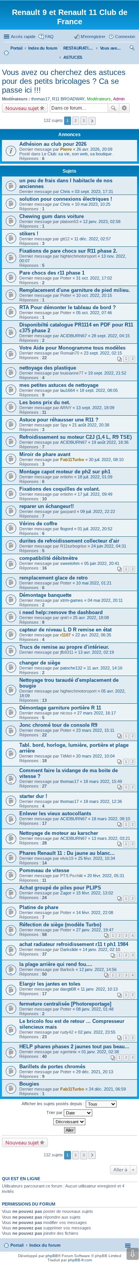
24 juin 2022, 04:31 (108, 546)
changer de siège (39, 663)
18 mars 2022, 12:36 (102, 801)
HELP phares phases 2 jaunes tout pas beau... (74, 1046)
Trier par (55, 1112)
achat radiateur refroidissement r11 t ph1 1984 (73, 944)
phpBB (52, 1256)
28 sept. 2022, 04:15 (111, 335)
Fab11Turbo (72, 459)
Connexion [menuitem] (125, 36)
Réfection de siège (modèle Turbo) (60, 925)
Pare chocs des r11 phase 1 (52, 273)
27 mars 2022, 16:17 (96, 713)
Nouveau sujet (22, 108)
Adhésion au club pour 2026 (52, 144)
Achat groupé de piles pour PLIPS (60, 888)
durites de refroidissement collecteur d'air (69, 541)
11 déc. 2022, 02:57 (92, 238)
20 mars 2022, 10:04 (95, 756)
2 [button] (76, 120)
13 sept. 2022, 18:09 (95, 407)
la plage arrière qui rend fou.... (55, 964)
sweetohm (70, 563)
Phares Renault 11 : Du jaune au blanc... (67, 853)
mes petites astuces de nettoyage (58, 385)
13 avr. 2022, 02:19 (96, 652)
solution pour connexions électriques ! (65, 199)
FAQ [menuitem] (49, 36)
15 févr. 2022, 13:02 (94, 893)
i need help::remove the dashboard (61, 612)
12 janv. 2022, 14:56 (98, 969)
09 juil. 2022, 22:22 (97, 511)
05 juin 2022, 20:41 (101, 563)
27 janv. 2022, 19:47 (95, 930)
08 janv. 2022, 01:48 (95, 1009)
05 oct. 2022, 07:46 (94, 312)
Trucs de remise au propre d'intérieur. (64, 647)
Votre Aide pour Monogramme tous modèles (72, 348)
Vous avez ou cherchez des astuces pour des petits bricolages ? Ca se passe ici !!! (63, 81)
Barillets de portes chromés (52, 1066)
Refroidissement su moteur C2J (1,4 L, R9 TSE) (75, 437)
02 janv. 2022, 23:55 (96, 1032)
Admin (119, 99)
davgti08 (68, 989)
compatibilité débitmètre (48, 558)
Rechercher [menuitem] (132, 49)
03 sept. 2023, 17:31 (94, 191)
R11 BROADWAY (68, 99)
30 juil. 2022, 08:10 (106, 459)
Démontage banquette (45, 595)
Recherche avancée (124, 108)
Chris (65, 191)
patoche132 (71, 668)
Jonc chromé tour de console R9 (58, 725)
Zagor (65, 893)
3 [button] (84, 120)
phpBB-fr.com (80, 1260)
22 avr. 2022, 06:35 (93, 635)
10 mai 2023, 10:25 (92, 204)
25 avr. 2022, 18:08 (91, 617)
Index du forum (45, 1245)
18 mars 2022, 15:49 (102, 781)
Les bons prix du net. (44, 402)
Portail (16, 48)
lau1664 (67, 390)
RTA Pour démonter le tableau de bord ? (67, 307)
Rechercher (113, 108)
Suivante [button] (92, 121)
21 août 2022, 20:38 (90, 425)
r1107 (65, 635)
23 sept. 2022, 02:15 (103, 353)
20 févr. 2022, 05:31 (105, 875)
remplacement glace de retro (53, 578)
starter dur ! (33, 796)
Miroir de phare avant (44, 454)
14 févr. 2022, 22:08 (94, 912)
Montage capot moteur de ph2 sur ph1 (64, 472)
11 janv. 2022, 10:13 (99, 989)
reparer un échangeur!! (46, 506)
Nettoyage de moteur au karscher (58, 833)
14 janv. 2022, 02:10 (101, 949)
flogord (66, 528)
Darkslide (69, 949)
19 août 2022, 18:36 (110, 442)
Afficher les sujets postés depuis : (54, 1103)
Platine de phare (38, 907)
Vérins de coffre (38, 523)
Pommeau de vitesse (44, 870)
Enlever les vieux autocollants (55, 813)
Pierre (66, 149)
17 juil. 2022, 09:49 (95, 494)
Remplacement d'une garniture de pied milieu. (74, 290)
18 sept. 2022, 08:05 (99, 390)
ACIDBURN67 (73, 335)
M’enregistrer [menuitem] (93, 36)
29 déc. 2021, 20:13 (94, 1071)
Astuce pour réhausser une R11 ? (58, 420)
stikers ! (28, 233)
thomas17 (40, 99)
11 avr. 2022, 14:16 (104, 668)
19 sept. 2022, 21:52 (107, 373)
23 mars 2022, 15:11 (95, 730)
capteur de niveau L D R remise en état (65, 630)
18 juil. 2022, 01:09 (95, 477)
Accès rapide (23, 36)
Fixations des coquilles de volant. (59, 489)
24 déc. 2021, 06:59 (107, 1089)
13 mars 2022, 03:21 (111, 838)
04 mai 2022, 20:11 (105, 600)
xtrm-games (71, 600)
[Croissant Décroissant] (69, 1121)
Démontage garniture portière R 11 (60, 708)
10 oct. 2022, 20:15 (94, 295)
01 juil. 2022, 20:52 (95, 528)
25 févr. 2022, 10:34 (96, 858)
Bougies (29, 1084)
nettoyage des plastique (47, 368)
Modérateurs (99, 99)
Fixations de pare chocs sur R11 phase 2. (68, 251)
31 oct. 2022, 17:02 (94, 278)
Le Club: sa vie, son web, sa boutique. (77, 154)
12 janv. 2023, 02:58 (101, 221)
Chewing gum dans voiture (51, 216)
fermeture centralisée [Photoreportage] (65, 1004)
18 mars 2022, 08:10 (111, 818)
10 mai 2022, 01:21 (94, 583)
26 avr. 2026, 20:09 (94, 149)
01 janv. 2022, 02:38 (100, 1051)
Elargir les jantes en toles (49, 984)
